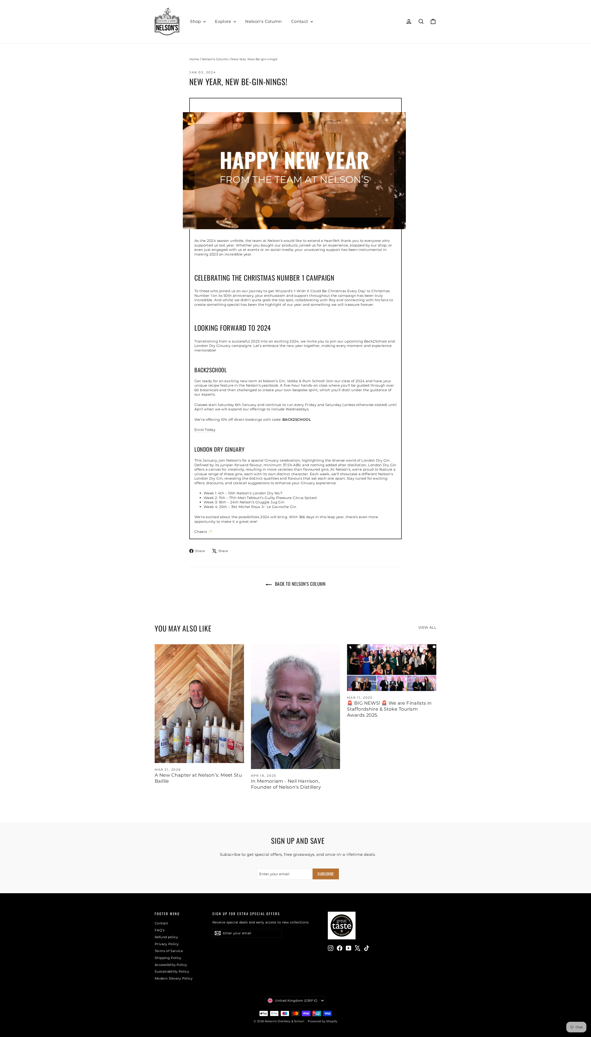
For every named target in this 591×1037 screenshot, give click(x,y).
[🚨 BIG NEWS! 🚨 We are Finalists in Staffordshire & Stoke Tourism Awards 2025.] (391, 667)
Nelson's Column (263, 21)
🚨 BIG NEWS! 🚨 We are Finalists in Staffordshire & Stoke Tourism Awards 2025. (389, 709)
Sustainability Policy (172, 971)
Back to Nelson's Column (300, 583)
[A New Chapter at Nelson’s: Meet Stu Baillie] (199, 703)
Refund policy (166, 937)
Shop (196, 21)
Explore (223, 21)
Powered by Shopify (322, 1021)
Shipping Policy (168, 958)
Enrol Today (204, 429)
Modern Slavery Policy (174, 978)
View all (427, 627)
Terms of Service (169, 951)
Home (194, 59)
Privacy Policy (167, 944)
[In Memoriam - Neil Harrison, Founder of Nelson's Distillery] (295, 706)
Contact (300, 21)
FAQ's (160, 930)
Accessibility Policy (171, 965)
